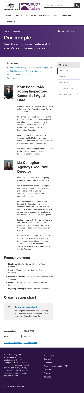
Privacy (47, 373)
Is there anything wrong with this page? (20, 343)
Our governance (65, 94)
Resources (66, 15)
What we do (31, 15)
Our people (64, 71)
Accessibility (49, 355)
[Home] (22, 6)
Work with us (63, 82)
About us (18, 15)
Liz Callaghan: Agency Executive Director (24, 71)
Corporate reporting (66, 88)
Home (8, 15)
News (56, 15)
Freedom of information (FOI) (56, 366)
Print (62, 31)
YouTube (47, 376)
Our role (62, 77)
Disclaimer (48, 362)
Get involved (44, 15)
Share (71, 31)
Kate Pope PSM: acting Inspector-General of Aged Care (30, 67)
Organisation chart (14, 78)
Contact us (10, 22)
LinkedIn (47, 369)
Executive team (13, 74)
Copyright (48, 359)
